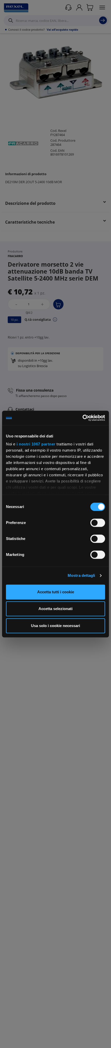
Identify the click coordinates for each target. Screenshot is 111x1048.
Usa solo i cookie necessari (55, 625)
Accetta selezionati (55, 608)
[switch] (97, 523)
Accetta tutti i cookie (55, 592)
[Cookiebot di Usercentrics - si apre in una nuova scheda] (82, 418)
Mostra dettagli (81, 575)
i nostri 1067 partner (36, 444)
